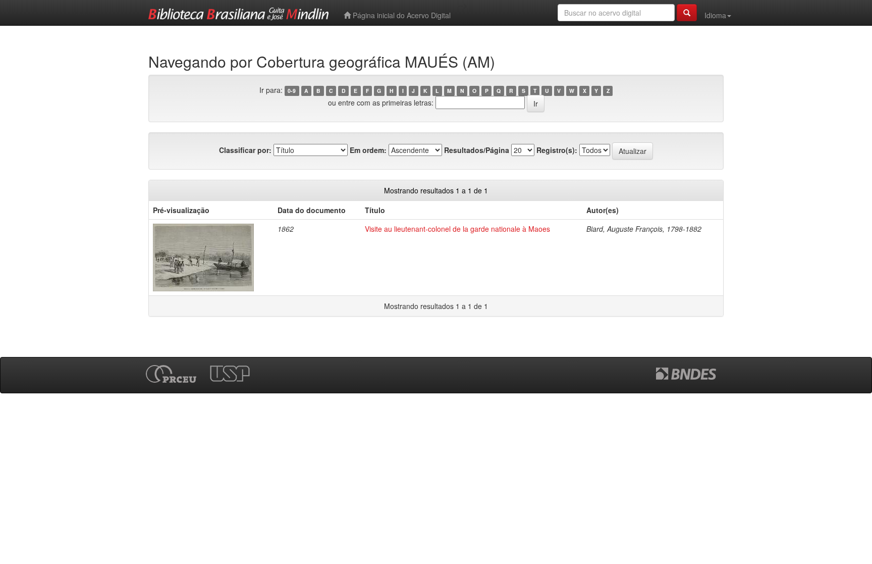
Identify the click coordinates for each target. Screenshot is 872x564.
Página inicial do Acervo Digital (401, 15)
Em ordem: (368, 150)
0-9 (292, 90)
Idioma (715, 15)
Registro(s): (556, 150)
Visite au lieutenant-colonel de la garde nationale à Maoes (457, 229)
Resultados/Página (476, 150)
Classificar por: (245, 150)
